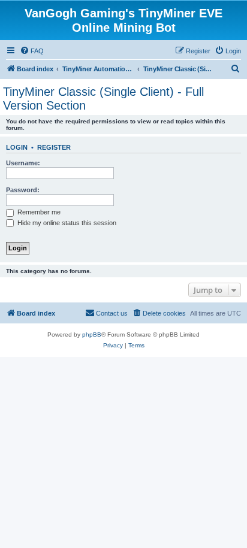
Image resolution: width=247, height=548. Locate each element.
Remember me (38, 212)
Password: (23, 189)
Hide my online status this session (66, 222)
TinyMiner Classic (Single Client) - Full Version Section (103, 98)
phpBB (91, 334)
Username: (23, 162)
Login (17, 147)
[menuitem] (32, 51)
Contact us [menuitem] (112, 313)
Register (54, 147)
